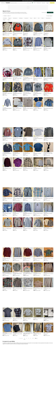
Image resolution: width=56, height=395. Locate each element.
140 (13, 47)
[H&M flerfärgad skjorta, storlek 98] (48, 252)
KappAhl (26, 167)
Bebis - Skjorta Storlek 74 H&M (17, 78)
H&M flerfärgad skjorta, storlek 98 (48, 258)
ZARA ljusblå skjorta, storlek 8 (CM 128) (7, 48)
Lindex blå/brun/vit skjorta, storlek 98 (7, 198)
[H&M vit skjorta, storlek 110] (28, 312)
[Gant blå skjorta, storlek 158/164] (38, 27)
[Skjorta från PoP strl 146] (18, 147)
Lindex (36, 92)
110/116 (24, 92)
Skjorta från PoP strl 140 (26, 153)
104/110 (45, 92)
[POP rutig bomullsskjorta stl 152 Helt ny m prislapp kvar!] (38, 192)
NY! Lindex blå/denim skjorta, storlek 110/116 (37, 93)
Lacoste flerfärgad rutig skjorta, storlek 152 (7, 108)
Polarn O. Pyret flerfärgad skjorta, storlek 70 (7, 273)
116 (23, 47)
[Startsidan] (8, 3)
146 (33, 107)
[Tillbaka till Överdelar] (3, 15)
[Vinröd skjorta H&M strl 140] (7, 252)
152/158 (45, 227)
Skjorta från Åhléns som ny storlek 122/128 (7, 333)
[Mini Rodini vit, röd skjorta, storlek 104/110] (38, 282)
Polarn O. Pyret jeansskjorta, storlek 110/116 (27, 93)
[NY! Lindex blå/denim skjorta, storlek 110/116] (38, 87)
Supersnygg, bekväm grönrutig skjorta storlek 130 (7, 288)
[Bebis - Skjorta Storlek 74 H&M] (18, 72)
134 (33, 167)
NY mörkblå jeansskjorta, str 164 (7, 318)
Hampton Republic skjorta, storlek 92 (48, 108)
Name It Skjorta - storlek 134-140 (7, 93)
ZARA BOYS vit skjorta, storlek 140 (28, 108)
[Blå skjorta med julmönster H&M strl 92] (38, 252)
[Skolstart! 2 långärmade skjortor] (48, 222)
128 (3, 47)
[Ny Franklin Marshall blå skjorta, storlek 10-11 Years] (7, 147)
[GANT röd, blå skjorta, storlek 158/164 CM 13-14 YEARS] (7, 162)
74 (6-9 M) (14, 77)
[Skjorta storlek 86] (28, 27)
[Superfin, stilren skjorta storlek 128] (48, 267)
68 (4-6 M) (34, 137)
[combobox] (20, 3)
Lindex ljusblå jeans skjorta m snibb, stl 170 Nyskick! (48, 198)
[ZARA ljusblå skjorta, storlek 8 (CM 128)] (7, 42)
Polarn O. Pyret (27, 92)
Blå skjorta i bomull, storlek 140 (37, 78)
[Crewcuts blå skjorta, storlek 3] (7, 207)
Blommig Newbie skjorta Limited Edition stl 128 (17, 93)
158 (33, 47)
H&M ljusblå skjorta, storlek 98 (37, 228)
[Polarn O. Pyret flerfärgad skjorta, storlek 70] (7, 267)
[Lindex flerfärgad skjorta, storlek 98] (18, 312)
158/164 (34, 32)
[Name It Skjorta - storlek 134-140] (7, 87)
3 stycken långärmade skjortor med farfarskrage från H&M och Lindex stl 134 (48, 168)
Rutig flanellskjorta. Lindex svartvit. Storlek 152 (48, 138)
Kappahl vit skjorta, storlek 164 (48, 213)
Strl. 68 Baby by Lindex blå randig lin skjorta (38, 138)
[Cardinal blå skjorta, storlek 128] (28, 192)
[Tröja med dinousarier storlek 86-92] (18, 27)
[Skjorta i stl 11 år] (48, 327)
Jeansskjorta (25, 138)
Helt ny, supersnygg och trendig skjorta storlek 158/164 (17, 288)
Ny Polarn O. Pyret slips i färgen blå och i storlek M (48, 153)
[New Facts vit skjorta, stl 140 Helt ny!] (38, 207)
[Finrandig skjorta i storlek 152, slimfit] (28, 222)
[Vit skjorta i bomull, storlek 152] (48, 72)
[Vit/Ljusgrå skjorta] (48, 27)
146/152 (4, 32)
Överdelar (5, 15)
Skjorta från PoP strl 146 (16, 153)
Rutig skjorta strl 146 (16, 213)
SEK (34, 2)
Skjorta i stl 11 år (46, 333)
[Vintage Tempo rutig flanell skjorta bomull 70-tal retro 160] (28, 327)
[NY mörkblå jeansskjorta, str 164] (7, 312)
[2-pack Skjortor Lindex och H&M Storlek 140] (18, 327)
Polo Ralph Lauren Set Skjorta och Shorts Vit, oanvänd (48, 318)
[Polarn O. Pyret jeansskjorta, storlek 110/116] (28, 87)
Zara (4, 47)
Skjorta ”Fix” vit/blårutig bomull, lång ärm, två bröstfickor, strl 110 (7, 228)
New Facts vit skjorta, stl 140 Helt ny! (38, 213)
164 (23, 77)
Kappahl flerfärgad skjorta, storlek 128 (28, 168)
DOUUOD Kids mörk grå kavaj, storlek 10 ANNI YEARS (17, 48)
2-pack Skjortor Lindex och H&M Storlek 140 (17, 333)
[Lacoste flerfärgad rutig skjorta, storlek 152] (7, 102)
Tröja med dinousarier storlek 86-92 (17, 33)
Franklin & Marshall (6, 152)
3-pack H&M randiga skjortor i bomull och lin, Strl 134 (37, 168)
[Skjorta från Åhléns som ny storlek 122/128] (7, 327)
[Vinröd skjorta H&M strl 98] (28, 252)
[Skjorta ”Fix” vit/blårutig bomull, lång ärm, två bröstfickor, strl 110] (7, 222)
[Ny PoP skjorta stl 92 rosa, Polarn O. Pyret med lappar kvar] (7, 132)
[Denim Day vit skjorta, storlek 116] (38, 312)
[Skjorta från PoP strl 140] (28, 147)
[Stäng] (55, 0)
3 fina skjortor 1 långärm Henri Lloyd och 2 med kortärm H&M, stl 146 (38, 108)
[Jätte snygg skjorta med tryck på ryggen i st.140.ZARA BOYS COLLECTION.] (18, 222)
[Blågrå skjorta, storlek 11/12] (38, 327)
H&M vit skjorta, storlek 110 (27, 318)
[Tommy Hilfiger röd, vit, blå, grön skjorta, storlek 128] (7, 72)
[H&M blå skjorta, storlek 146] (38, 147)
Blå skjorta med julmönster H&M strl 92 (38, 258)
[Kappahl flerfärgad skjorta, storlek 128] (28, 162)
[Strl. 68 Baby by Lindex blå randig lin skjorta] (38, 132)
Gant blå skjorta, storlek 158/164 (37, 33)
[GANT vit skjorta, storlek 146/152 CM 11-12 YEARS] (7, 27)
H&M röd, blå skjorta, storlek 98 (17, 168)
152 (33, 197)
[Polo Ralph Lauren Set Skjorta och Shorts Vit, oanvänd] (48, 312)
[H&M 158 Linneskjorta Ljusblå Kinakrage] (38, 42)
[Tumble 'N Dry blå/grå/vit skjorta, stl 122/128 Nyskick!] (18, 192)
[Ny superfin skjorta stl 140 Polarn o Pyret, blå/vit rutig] (18, 132)
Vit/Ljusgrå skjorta (46, 33)
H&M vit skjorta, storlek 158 (47, 48)
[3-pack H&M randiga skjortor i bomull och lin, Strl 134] (38, 162)
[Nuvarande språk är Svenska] (32, 3)
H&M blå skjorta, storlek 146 (37, 153)
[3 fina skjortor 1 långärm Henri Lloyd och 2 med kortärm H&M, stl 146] (38, 102)
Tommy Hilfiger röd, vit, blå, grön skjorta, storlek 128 (7, 78)
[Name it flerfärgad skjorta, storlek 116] (28, 42)
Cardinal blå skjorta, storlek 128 (27, 198)
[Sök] (28, 3)
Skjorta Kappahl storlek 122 (37, 273)
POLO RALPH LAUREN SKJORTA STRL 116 (17, 273)
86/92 (13, 32)
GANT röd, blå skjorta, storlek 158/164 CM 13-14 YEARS (7, 168)
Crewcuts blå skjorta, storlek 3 (7, 213)
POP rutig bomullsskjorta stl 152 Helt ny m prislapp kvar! (37, 198)
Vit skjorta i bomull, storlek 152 (48, 78)
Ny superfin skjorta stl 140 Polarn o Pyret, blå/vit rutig (18, 138)
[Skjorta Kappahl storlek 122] (38, 267)
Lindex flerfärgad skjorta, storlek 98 (17, 318)
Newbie (15, 92)
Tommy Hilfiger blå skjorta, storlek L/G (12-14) (27, 78)
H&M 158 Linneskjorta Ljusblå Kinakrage (37, 48)
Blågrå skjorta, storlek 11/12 (37, 333)
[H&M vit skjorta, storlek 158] (48, 42)
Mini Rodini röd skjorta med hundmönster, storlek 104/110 (48, 93)
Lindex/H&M (46, 167)
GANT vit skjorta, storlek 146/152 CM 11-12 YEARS (7, 33)
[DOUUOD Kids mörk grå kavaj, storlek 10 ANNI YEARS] (18, 42)
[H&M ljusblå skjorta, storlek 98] (38, 222)
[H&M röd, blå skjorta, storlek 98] (18, 162)
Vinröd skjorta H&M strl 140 (6, 258)
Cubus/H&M (47, 227)
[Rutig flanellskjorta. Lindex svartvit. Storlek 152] (48, 132)
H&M (35, 47)
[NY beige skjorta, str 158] (48, 282)
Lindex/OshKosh (16, 107)
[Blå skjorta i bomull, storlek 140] (38, 72)
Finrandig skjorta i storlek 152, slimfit (27, 228)
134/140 (4, 92)
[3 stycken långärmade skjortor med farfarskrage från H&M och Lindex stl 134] (48, 162)
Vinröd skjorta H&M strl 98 (26, 258)
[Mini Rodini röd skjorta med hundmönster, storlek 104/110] (48, 87)
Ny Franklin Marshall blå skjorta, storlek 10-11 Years (7, 153)
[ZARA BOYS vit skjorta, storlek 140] (28, 102)
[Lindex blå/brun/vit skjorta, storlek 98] (7, 192)
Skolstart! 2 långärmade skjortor (48, 228)
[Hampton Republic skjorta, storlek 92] (48, 102)
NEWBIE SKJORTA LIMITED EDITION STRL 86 (28, 288)
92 (33, 227)
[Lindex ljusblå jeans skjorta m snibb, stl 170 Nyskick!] (48, 192)
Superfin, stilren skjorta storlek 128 (48, 273)
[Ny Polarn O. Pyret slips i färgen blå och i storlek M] (48, 147)
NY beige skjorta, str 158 (47, 288)
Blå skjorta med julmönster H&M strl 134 (18, 258)
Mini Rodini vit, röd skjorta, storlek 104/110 (38, 288)
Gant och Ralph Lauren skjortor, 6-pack (28, 273)
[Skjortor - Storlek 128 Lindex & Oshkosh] (18, 102)
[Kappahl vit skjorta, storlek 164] (48, 207)
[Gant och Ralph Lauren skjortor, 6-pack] (28, 267)
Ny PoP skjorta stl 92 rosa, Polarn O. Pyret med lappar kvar (7, 138)
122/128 (24, 137)
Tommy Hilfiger (6, 77)
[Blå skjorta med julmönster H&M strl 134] (18, 252)
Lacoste (5, 107)
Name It (25, 47)
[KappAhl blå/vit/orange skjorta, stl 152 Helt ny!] (28, 207)
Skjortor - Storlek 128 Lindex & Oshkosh (17, 108)
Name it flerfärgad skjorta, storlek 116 (27, 48)
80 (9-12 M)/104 (46, 152)
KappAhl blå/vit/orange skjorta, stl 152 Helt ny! (27, 213)
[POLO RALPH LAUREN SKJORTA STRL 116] (18, 267)
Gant (5, 32)
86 (23, 32)
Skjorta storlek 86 (25, 33)
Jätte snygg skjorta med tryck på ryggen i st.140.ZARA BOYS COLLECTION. (17, 228)
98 (13, 167)
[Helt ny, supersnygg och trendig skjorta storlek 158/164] (18, 282)
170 (44, 197)
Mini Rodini (47, 92)
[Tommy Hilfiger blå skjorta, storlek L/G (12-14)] (28, 72)
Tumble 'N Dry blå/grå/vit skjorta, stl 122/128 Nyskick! (17, 198)
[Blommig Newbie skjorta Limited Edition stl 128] (18, 87)
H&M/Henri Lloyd (37, 107)
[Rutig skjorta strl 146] (18, 207)
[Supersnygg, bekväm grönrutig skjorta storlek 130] (7, 282)
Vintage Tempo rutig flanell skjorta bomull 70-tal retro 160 (28, 333)
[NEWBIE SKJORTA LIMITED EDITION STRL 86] (28, 282)
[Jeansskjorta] (28, 132)
